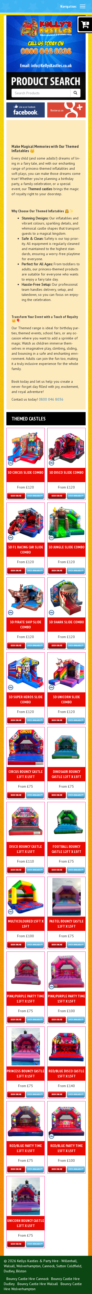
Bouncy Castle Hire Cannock (27, 1278)
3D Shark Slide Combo (66, 622)
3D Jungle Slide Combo (67, 547)
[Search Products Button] (75, 93)
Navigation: (68, 6)
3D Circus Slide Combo (25, 472)
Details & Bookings (25, 496)
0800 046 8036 (51, 399)
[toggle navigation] (82, 6)
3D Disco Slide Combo (66, 472)
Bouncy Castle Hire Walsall (37, 1284)
